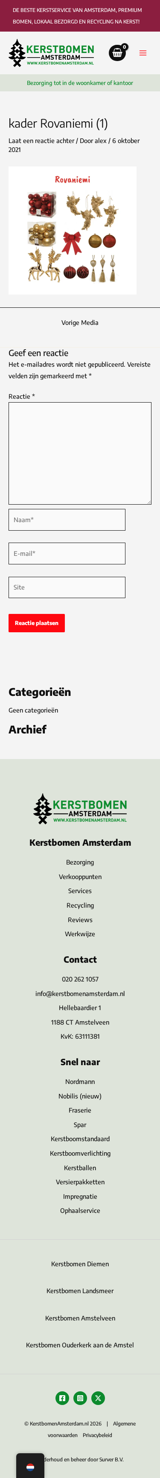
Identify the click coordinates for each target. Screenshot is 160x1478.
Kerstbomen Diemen (80, 1264)
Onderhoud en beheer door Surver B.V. (80, 1459)
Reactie (22, 396)
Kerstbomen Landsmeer (80, 1290)
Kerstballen (80, 1167)
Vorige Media (80, 322)
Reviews (80, 919)
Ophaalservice (80, 1210)
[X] (98, 1398)
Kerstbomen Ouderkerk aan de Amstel (80, 1345)
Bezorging (80, 862)
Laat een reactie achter (41, 140)
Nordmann (80, 1081)
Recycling (80, 905)
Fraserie (80, 1110)
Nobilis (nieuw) (80, 1096)
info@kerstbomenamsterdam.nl (80, 993)
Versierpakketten (80, 1182)
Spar (80, 1124)
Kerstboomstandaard (80, 1138)
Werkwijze (80, 934)
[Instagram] (80, 1398)
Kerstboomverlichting (80, 1153)
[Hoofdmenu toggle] (142, 52)
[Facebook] (62, 1398)
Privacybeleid (97, 1435)
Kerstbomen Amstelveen (80, 1318)
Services (80, 890)
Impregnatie (80, 1196)
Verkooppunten (80, 876)
